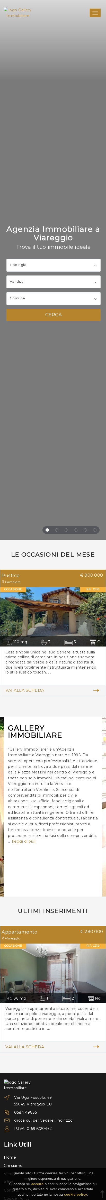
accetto (37, 1184)
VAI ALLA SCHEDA (24, 690)
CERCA (53, 315)
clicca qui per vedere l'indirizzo (43, 1120)
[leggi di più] (24, 841)
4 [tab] (75, 530)
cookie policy (75, 1194)
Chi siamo (13, 1165)
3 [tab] (66, 530)
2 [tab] (56, 530)
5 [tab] (85, 530)
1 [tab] (47, 530)
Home (10, 1157)
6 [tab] (94, 530)
